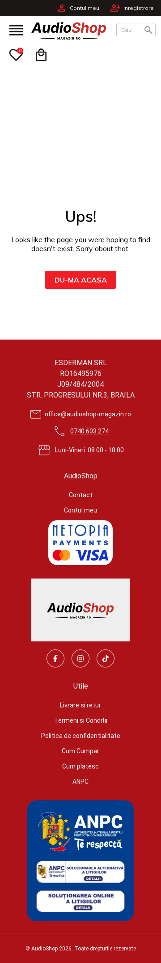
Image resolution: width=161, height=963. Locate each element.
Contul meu (84, 7)
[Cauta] (148, 30)
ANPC (80, 781)
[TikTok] (105, 658)
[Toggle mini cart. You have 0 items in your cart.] (41, 55)
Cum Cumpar (80, 751)
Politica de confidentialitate (80, 735)
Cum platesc (80, 766)
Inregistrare (138, 7)
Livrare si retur (80, 705)
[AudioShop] (71, 30)
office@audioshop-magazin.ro (88, 414)
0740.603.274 (89, 431)
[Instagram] (80, 658)
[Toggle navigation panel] (16, 30)
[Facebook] (55, 658)
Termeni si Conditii (80, 720)
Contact (81, 495)
